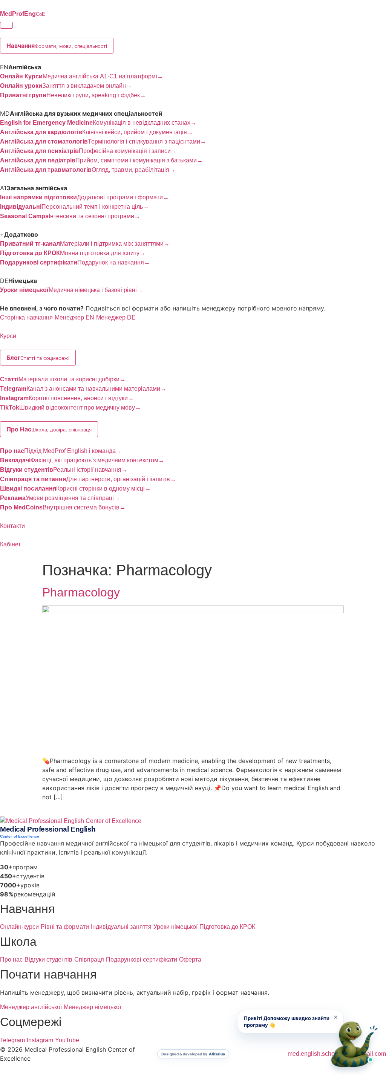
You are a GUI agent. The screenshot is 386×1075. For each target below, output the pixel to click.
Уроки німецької (175, 927)
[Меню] (6, 25)
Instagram (40, 1040)
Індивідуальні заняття (121, 927)
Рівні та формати (65, 927)
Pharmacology (81, 592)
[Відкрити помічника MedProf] (354, 1044)
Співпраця (89, 959)
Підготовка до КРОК (227, 927)
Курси (8, 336)
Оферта (190, 959)
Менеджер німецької (92, 1007)
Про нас (11, 959)
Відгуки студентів (48, 959)
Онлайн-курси (19, 927)
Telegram (12, 1040)
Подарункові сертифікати (141, 959)
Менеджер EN (74, 317)
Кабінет (10, 544)
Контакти (12, 526)
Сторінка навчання (26, 317)
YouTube (67, 1040)
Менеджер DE (116, 317)
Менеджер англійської (31, 1007)
